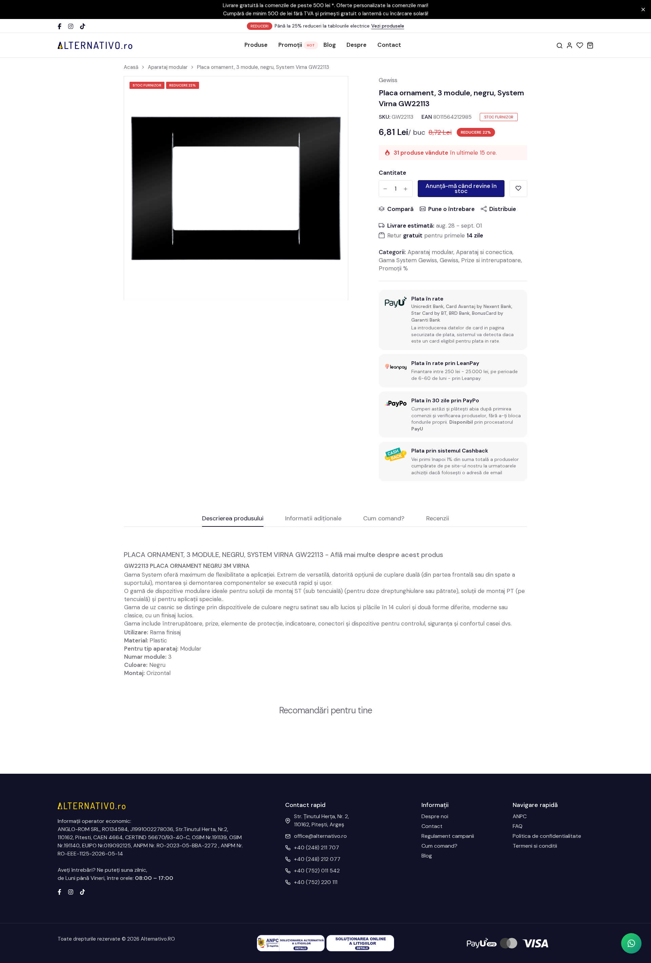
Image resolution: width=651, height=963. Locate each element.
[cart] (590, 45)
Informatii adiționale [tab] (313, 518)
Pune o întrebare (451, 209)
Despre (357, 45)
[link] (334, 90)
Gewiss (388, 80)
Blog (329, 45)
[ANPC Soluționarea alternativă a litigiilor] (291, 942)
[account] (569, 45)
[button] (631, 943)
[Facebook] (59, 26)
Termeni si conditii (535, 845)
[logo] (95, 45)
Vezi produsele (387, 26)
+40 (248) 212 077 (317, 859)
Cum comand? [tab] (384, 518)
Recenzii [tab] (437, 518)
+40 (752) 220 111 (315, 882)
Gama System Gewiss (408, 260)
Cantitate (392, 172)
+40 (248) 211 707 (316, 847)
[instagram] (70, 891)
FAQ (517, 826)
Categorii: (392, 252)
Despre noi (434, 816)
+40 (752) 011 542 (317, 870)
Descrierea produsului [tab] (232, 518)
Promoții (290, 45)
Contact (389, 45)
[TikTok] (82, 26)
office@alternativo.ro (320, 836)
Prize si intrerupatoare (491, 260)
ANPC (520, 816)
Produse (256, 45)
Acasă (131, 67)
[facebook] (59, 891)
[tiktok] (82, 891)
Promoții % (393, 268)
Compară (400, 209)
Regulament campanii (447, 836)
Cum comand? (439, 845)
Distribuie (502, 209)
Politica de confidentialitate (547, 836)
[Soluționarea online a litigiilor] (360, 942)
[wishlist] (579, 45)
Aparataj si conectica (484, 252)
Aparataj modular (168, 67)
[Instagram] (70, 26)
